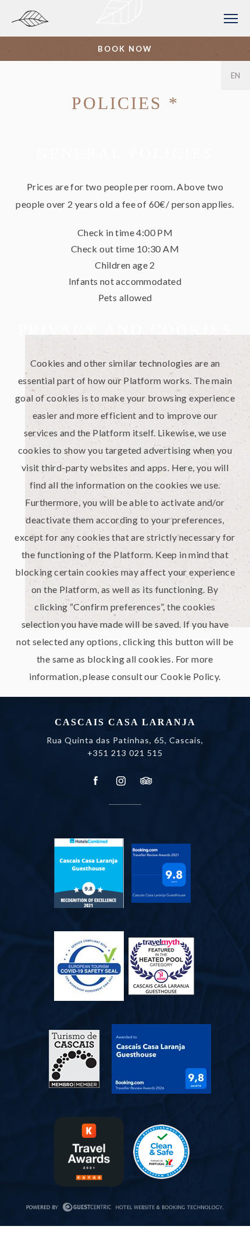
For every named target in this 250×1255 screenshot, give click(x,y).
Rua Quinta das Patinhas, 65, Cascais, (125, 740)
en (236, 75)
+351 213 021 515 (125, 753)
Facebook (96, 781)
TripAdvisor (145, 781)
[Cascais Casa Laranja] (77, 23)
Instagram (121, 781)
